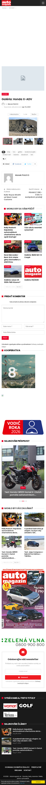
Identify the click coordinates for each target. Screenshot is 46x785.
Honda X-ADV (7, 155)
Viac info (22, 783)
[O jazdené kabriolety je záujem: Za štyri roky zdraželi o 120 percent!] (34, 520)
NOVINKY (5, 94)
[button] (18, 141)
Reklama (18, 770)
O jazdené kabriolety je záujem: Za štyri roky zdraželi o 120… (27, 740)
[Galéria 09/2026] (33, 271)
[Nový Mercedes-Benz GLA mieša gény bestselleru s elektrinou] (13, 246)
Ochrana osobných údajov (17, 767)
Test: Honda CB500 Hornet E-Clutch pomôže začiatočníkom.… (27, 749)
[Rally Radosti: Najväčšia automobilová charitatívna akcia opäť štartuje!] (13, 219)
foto (14, 152)
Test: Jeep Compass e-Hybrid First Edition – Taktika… (23, 493)
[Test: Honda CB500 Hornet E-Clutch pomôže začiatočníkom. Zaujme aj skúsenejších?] (12, 543)
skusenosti (24, 155)
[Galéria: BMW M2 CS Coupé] (33, 246)
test (31, 155)
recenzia (16, 155)
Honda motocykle (30, 152)
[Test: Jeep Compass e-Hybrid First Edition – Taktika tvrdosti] (23, 472)
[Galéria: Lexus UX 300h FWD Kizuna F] (13, 271)
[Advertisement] (23, 33)
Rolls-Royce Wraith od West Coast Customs (12, 197)
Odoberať (24, 677)
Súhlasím (38, 782)
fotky (8, 152)
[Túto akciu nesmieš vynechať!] (33, 219)
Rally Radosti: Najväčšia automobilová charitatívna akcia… (27, 730)
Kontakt (27, 770)
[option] (23, 473)
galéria (20, 152)
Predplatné (36, 767)
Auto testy (23, 488)
